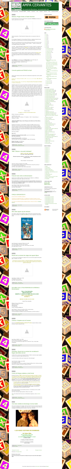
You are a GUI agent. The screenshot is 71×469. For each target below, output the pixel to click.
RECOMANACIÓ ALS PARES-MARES (51, 136)
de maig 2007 (48, 57)
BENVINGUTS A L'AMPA (49, 107)
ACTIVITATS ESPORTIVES (49, 97)
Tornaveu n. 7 (47, 155)
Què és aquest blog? (15, 11)
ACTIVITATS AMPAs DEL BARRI (50, 91)
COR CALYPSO (47, 118)
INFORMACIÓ (22, 398)
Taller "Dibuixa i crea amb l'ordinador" (22, 151)
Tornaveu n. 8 (47, 154)
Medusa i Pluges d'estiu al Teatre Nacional (23, 16)
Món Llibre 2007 (25, 214)
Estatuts (46, 166)
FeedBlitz (45, 192)
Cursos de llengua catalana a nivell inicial (23, 373)
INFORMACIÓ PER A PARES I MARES (51, 128)
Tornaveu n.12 (47, 149)
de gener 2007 (48, 83)
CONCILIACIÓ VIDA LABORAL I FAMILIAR (51, 115)
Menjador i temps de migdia (49, 177)
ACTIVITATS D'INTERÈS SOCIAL (50, 94)
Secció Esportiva (47, 175)
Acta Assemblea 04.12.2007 (49, 202)
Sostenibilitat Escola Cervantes (50, 29)
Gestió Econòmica (48, 168)
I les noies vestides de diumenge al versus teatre (25, 404)
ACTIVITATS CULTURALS (49, 92)
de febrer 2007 (48, 82)
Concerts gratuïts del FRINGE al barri (22, 70)
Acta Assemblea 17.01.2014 (49, 196)
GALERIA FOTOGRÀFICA (49, 125)
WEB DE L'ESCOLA (47, 184)
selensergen (37, 466)
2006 (46, 85)
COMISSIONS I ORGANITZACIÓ (18, 283)
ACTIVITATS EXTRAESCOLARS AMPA (51, 98)
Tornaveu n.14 (47, 147)
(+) (56, 210)
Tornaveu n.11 (47, 150)
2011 (46, 42)
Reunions (45, 11)
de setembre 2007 (49, 52)
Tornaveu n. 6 (47, 156)
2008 (46, 46)
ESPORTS (46, 121)
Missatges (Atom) (19, 451)
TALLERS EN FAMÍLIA (48, 137)
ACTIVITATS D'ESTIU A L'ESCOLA (50, 93)
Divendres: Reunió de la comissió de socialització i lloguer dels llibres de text (25, 352)
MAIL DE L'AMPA (47, 182)
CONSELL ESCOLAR (48, 117)
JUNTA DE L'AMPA (48, 129)
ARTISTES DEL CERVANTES (49, 101)
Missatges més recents (15, 450)
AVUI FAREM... (16, 66)
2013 (46, 39)
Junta (37, 11)
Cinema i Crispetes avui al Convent (21, 320)
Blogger (47, 466)
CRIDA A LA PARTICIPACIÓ (49, 119)
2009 (46, 44)
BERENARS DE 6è (48, 108)
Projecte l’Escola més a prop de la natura (51, 176)
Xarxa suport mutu (48, 143)
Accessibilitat (47, 178)
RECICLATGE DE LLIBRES (49, 135)
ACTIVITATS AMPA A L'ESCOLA (50, 90)
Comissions (33, 11)
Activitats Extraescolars (48, 174)
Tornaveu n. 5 (47, 157)
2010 (46, 43)
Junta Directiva (47, 167)
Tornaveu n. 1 (47, 162)
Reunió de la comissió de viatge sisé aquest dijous (25, 255)
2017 (46, 34)
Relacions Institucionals (48, 169)
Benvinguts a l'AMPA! (23, 11)
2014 (46, 38)
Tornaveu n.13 (47, 148)
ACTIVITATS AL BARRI (17, 145)
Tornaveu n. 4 (47, 158)
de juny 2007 (48, 56)
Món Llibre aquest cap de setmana (21, 211)
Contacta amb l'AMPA (54, 11)
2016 (46, 35)
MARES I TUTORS (48, 130)
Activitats (28, 11)
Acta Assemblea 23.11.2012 (49, 201)
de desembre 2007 (49, 48)
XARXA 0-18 (47, 142)
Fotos (49, 11)
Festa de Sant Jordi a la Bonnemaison (22, 175)
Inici (27, 450)
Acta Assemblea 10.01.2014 (49, 197)
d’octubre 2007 (48, 51)
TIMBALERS (47, 138)
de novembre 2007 (49, 49)
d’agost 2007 (48, 53)
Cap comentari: (20, 65)
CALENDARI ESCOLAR (48, 109)
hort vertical (47, 126)
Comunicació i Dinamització (49, 170)
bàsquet (46, 106)
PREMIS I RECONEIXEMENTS (50, 134)
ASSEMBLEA (47, 102)
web (31, 60)
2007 (46, 47)
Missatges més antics (38, 450)
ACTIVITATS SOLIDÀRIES (49, 100)
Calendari (41, 11)
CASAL (46, 110)
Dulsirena (46, 120)
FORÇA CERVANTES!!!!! (18, 194)
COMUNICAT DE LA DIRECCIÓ (50, 114)
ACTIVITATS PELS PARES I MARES (50, 99)
